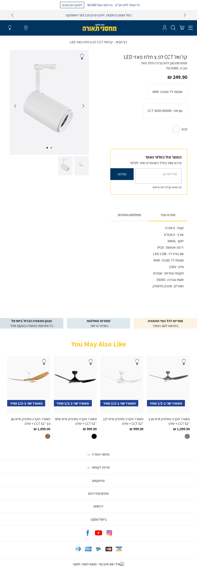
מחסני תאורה (100, 454)
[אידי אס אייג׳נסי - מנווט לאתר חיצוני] (98, 564)
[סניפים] (25, 28)
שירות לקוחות (100, 467)
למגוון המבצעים (72, 5)
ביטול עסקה (98, 519)
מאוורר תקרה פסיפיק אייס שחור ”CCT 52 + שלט (75, 421)
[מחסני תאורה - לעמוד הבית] (99, 27)
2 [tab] (47, 148)
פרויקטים (98, 480)
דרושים (98, 506)
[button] (181, 27)
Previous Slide (83, 106)
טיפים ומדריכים (98, 493)
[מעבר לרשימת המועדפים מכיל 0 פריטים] (9, 27)
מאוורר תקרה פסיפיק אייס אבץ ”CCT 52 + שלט (169, 421)
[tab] (168, 215)
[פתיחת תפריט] (190, 28)
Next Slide (15, 106)
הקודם (12, 15)
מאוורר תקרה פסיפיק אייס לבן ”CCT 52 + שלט (123, 421)
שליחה (121, 174)
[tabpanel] (49, 102)
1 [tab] (51, 148)
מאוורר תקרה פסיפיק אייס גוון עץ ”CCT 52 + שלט (30, 421)
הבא (184, 15)
